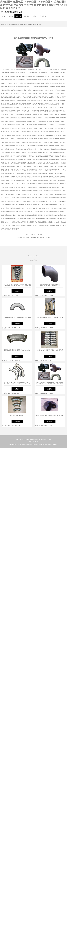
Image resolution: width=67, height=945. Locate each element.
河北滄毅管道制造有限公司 (11, 12)
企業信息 (35, 16)
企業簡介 (10, 16)
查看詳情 (17, 291)
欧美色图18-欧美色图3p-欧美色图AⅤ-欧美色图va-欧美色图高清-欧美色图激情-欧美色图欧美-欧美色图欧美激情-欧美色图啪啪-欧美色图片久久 (33, 5)
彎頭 (28, 444)
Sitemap (55, 444)
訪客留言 (43, 16)
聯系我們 (26, 16)
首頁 (3, 16)
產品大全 (18, 16)
